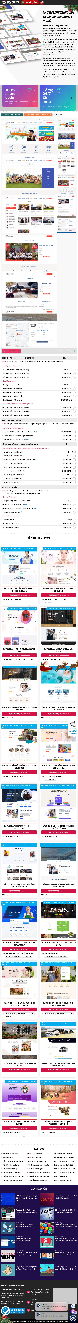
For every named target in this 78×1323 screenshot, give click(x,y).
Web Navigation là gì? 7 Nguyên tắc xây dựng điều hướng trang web (27, 1198)
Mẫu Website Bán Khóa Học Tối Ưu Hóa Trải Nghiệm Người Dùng (58, 827)
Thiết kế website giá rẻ (36, 1169)
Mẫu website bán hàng (35, 1153)
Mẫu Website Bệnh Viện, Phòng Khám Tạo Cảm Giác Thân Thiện (58, 708)
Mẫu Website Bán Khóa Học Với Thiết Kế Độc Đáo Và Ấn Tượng (19, 827)
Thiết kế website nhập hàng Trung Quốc (14, 1176)
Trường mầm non (50, 779)
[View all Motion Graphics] (20, 96)
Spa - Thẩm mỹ (49, 602)
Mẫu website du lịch (9, 1157)
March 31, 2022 (58, 1208)
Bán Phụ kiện (48, 599)
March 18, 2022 (19, 1236)
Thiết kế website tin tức (62, 1176)
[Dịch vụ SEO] (58, 98)
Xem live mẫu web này (12, 351)
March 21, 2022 (58, 1222)
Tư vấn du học (58, 114)
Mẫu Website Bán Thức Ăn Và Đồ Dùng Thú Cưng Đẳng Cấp (19, 708)
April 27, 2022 (19, 1208)
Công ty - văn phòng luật (52, 659)
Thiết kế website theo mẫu (63, 1180)
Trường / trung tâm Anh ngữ (53, 776)
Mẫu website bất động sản (63, 1153)
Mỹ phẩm (63, 599)
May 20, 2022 (58, 1193)
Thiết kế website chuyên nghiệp (64, 1161)
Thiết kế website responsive (37, 1180)
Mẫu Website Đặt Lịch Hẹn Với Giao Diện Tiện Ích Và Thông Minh (58, 1004)
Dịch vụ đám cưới (22, 1074)
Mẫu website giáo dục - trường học (12, 114)
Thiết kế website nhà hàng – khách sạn (65, 1172)
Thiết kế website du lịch (10, 1169)
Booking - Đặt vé (11, 1013)
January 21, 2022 (59, 1250)
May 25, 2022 (19, 1193)
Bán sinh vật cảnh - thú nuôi (14, 717)
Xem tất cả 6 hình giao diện (65, 351)
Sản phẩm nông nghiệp (51, 953)
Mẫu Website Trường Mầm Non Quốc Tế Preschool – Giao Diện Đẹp (58, 1122)
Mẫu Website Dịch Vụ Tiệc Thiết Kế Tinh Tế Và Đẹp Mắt (19, 1064)
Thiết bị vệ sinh (26, 956)
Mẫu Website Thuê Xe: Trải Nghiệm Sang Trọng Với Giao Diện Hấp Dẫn (58, 1064)
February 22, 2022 (59, 1236)
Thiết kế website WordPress (12, 1180)
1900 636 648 (35, 1300)
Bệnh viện (9, 599)
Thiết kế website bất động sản (38, 1165)
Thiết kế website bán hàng (11, 1165)
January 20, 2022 (20, 1264)
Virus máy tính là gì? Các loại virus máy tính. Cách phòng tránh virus (66, 1241)
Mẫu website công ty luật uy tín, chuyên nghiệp (59, 650)
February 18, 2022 (20, 1250)
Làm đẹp (57, 599)
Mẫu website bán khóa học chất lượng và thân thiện (19, 1122)
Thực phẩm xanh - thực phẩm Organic (56, 956)
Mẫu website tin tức (35, 1157)
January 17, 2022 (59, 1264)
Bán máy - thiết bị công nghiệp (14, 953)
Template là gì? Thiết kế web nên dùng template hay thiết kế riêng (26, 1212)
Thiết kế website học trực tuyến (39, 1172)
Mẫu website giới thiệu (10, 1153)
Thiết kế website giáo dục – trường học (65, 1169)
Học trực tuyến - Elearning (14, 836)
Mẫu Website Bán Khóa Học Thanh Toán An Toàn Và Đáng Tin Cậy (19, 885)
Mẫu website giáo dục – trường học (65, 1157)
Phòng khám (17, 599)
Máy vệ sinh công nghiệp (13, 956)
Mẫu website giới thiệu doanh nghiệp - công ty (38, 114)
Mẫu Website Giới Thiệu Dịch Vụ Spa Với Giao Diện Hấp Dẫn (58, 589)
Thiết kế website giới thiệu (11, 1172)
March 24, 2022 (19, 1222)
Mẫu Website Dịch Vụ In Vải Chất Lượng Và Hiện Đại (19, 650)
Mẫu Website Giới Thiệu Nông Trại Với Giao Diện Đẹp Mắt (58, 943)
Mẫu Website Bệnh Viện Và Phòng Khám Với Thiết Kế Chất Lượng (19, 589)
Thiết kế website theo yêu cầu (38, 1176)
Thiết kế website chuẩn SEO (63, 1165)
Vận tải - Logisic (61, 895)
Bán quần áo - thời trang (13, 659)
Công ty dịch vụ (49, 895)
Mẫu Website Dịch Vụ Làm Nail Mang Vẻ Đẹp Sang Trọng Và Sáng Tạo (19, 1004)
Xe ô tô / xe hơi (49, 1074)
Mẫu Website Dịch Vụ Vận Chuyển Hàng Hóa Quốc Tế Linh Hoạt (58, 885)
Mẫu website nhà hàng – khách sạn (14, 1161)
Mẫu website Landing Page (37, 1161)
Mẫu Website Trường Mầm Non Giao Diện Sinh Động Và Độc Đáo (58, 766)
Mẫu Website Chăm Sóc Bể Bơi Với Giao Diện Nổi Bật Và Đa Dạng (19, 943)
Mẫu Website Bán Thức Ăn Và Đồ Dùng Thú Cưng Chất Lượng (19, 766)
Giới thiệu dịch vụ (28, 659)
